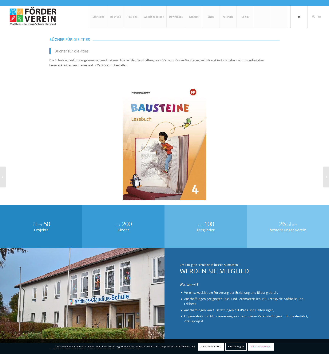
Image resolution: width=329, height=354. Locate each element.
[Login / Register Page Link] (262, 17)
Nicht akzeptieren (261, 346)
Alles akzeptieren (211, 346)
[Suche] (279, 17)
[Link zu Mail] (319, 16)
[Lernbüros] (3, 177)
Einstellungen (236, 346)
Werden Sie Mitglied (214, 271)
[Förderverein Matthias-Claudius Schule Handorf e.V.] (32, 17)
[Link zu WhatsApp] (314, 16)
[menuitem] (98, 17)
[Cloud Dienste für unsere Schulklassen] (326, 177)
